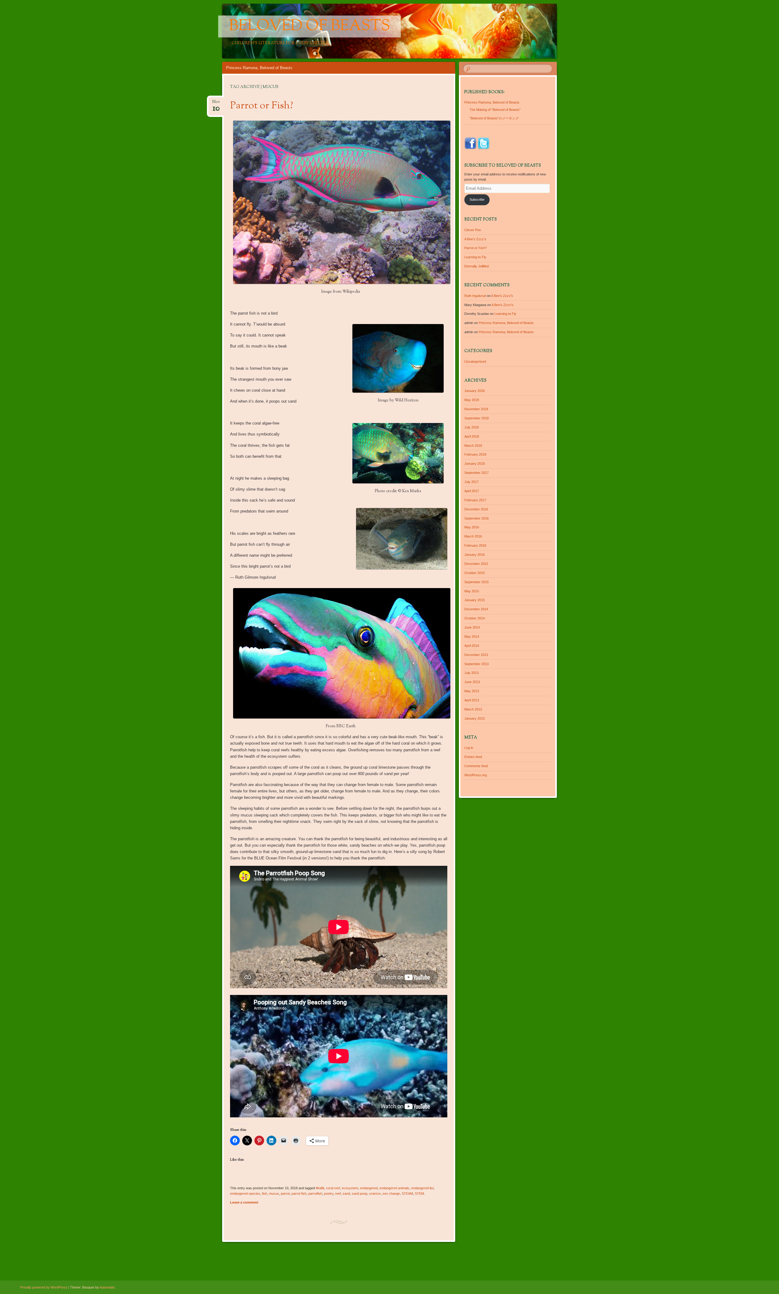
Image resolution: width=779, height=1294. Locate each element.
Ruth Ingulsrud (475, 296)
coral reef (333, 1188)
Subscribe (477, 199)
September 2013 (476, 664)
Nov (216, 103)
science (375, 1193)
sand (346, 1193)
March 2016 (473, 536)
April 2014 (471, 645)
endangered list (422, 1188)
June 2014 (472, 627)
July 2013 (471, 673)
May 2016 (471, 527)
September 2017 (476, 472)
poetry (328, 1193)
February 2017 (475, 500)
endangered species (245, 1193)
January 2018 (474, 463)
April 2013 (471, 700)
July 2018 (471, 427)
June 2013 (472, 682)
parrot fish (299, 1193)
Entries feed (473, 757)
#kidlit (320, 1188)
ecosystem (350, 1188)
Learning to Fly (475, 257)
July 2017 (471, 482)
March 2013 (473, 709)
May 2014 (471, 636)
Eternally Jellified (476, 266)
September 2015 (476, 582)
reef (338, 1193)
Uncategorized (475, 361)
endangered (369, 1188)
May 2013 (471, 691)
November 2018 (476, 409)
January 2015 (474, 600)
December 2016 (476, 509)
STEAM (407, 1193)
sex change (391, 1193)
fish (264, 1193)
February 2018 (475, 454)
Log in (468, 747)
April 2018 (471, 436)
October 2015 (474, 573)
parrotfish (315, 1193)
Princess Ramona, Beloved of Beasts (259, 67)
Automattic (107, 1287)
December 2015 (476, 564)
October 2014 (474, 618)
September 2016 (476, 518)
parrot (285, 1193)
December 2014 (476, 609)
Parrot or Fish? (261, 106)
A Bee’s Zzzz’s (475, 239)
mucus (274, 1193)
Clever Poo (472, 230)
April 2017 (471, 491)
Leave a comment (244, 1202)
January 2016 (474, 554)
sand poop (359, 1193)
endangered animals (394, 1188)
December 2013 (476, 655)
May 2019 (471, 400)
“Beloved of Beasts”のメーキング (494, 118)
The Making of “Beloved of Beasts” (495, 109)
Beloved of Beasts (309, 26)
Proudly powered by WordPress (43, 1287)
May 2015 (471, 591)
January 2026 (474, 391)
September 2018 (476, 418)
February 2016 (475, 545)
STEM (419, 1193)
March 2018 (473, 445)
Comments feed (476, 766)
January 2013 (474, 718)
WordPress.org (475, 775)
